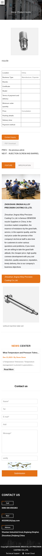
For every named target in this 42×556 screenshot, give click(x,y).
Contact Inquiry (10, 137)
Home (13, 12)
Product (21, 12)
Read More (9, 369)
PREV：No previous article (13, 150)
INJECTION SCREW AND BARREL (24, 154)
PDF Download (10, 143)
